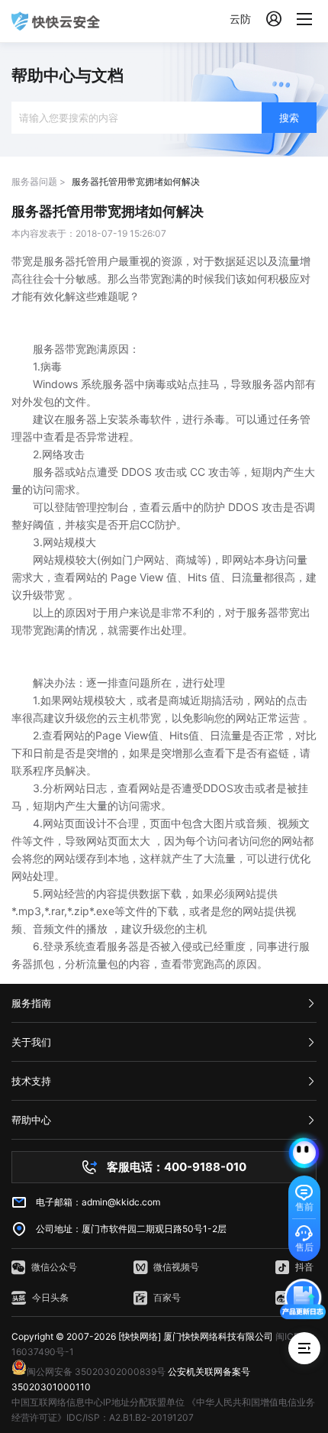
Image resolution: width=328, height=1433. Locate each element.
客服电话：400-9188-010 (176, 1167)
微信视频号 (176, 1267)
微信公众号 (54, 1267)
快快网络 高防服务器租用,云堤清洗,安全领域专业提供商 (55, 21)
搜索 (289, 118)
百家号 (167, 1297)
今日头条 (50, 1297)
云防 (240, 18)
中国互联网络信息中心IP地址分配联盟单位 (98, 1402)
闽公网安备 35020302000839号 (96, 1371)
